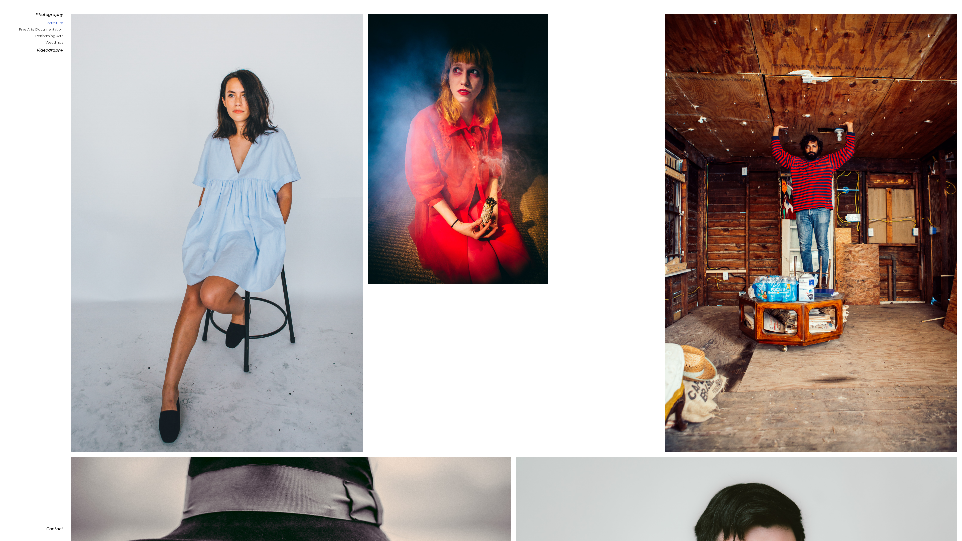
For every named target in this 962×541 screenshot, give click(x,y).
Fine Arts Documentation (41, 29)
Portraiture (54, 23)
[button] (35, 15)
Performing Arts (49, 36)
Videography (50, 50)
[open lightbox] (217, 233)
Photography (49, 14)
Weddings (54, 42)
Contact (54, 528)
